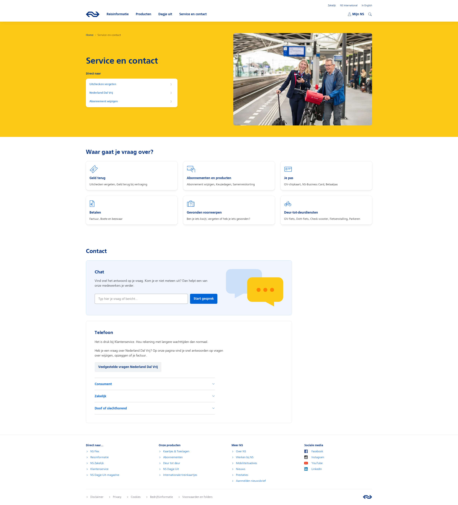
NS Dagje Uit (171, 469)
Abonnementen (173, 457)
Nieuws (240, 469)
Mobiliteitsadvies (246, 463)
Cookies (136, 497)
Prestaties (242, 475)
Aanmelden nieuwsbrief (251, 480)
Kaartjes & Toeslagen (176, 451)
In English (367, 5)
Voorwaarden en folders (197, 497)
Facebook (317, 451)
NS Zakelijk (97, 463)
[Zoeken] (369, 13)
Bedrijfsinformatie (161, 497)
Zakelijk (332, 5)
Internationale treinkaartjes (180, 475)
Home (90, 35)
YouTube (317, 463)
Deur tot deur (171, 463)
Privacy (117, 497)
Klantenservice (99, 469)
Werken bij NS (245, 457)
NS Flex (94, 451)
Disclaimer (96, 497)
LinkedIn (316, 469)
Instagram (317, 457)
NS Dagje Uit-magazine (104, 475)
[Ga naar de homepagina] (367, 497)
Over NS (241, 451)
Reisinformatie (99, 457)
